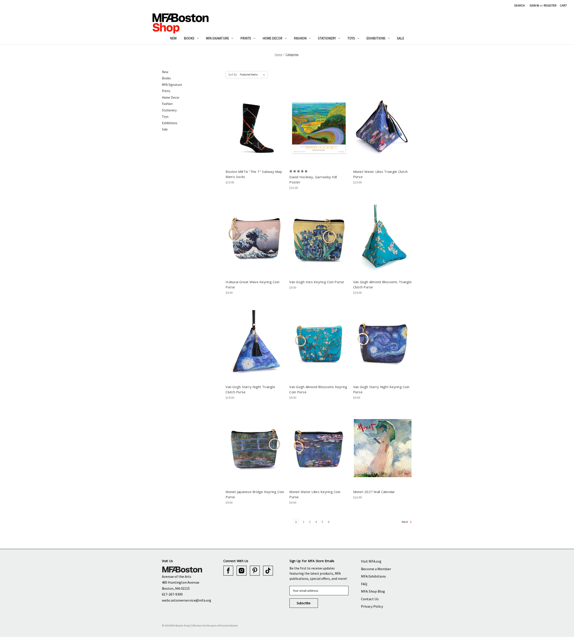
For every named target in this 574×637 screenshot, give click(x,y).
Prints (245, 38)
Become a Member (376, 568)
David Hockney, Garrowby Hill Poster (313, 179)
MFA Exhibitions (373, 576)
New (173, 38)
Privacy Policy (372, 606)
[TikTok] (268, 571)
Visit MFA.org (371, 561)
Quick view (255, 124)
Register (550, 5)
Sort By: (232, 74)
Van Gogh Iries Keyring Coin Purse (316, 282)
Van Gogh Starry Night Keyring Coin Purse (381, 389)
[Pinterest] (255, 571)
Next (405, 522)
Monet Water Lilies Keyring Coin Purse (314, 494)
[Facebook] (228, 571)
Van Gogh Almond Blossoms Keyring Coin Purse (318, 389)
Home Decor (272, 38)
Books (189, 38)
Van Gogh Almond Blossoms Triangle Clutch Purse (382, 284)
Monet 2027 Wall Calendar (374, 491)
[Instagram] (242, 571)
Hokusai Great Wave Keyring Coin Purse (252, 284)
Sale (400, 38)
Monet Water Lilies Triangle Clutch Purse (380, 174)
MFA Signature (217, 38)
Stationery (327, 38)
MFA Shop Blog (373, 591)
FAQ (364, 583)
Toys (351, 38)
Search (519, 5)
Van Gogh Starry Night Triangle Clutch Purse (250, 389)
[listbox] (253, 74)
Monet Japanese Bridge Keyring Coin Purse (255, 494)
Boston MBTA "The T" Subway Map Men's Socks (254, 174)
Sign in (534, 5)
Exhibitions (375, 38)
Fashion (300, 38)
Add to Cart (255, 132)
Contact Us (370, 598)
